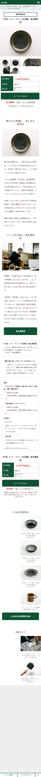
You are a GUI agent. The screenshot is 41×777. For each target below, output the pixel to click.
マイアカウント (26, 775)
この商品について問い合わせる (20, 106)
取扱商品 (8, 6)
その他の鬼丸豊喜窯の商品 (20, 616)
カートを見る (8, 775)
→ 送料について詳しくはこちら (16, 448)
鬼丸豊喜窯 (26, 6)
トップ (2, 6)
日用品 (15, 6)
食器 (20, 6)
